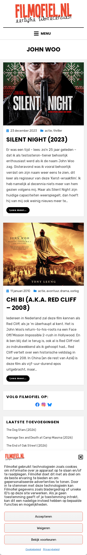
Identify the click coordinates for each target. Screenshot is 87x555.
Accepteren (43, 516)
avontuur (52, 291)
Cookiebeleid (33, 549)
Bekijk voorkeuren (43, 540)
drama (64, 291)
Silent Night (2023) (37, 139)
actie (48, 131)
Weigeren (43, 528)
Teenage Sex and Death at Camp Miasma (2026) (39, 437)
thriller (57, 131)
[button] (81, 457)
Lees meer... (18, 210)
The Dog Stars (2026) (21, 430)
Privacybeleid (51, 549)
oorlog (74, 291)
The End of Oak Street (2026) (26, 445)
